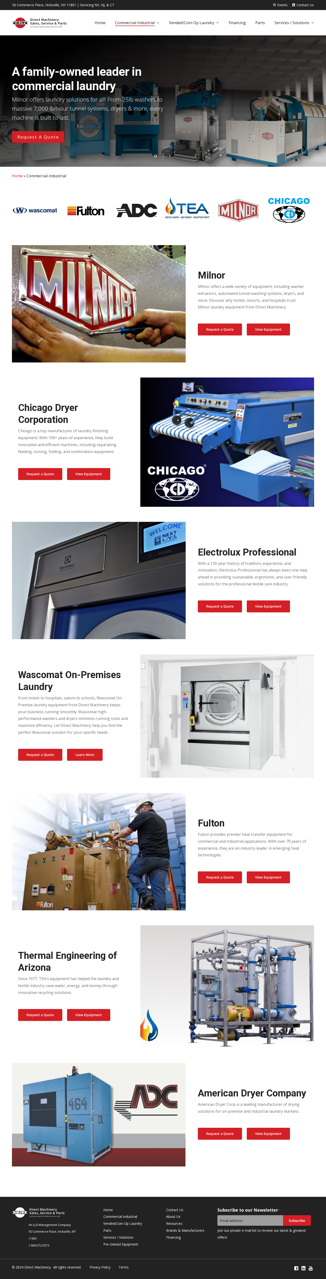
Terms (124, 1267)
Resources (174, 1223)
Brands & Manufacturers (185, 1230)
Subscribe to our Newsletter (248, 1210)
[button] (220, 329)
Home (17, 175)
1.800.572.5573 (39, 1245)
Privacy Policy (99, 1267)
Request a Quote (38, 137)
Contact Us (174, 1210)
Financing (173, 1237)
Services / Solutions (118, 1237)
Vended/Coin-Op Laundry (122, 1223)
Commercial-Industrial (120, 1216)
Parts (107, 1230)
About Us (173, 1216)
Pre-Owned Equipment (120, 1244)
